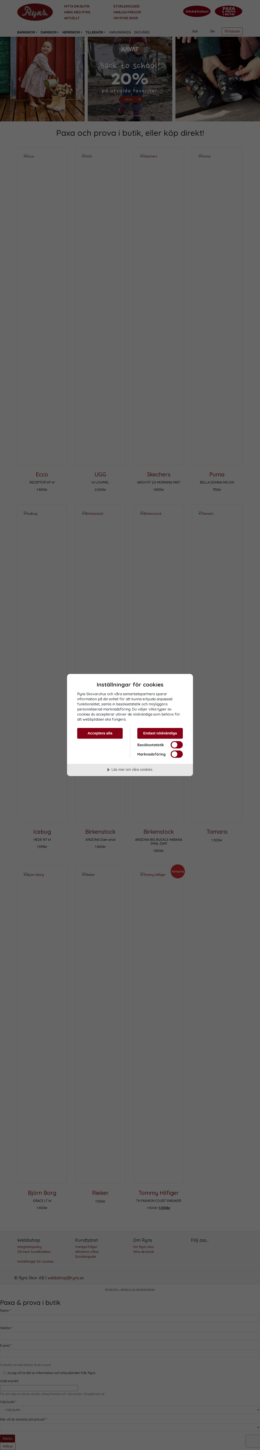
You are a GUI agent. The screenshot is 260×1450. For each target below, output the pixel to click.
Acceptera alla (100, 733)
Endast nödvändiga (160, 733)
